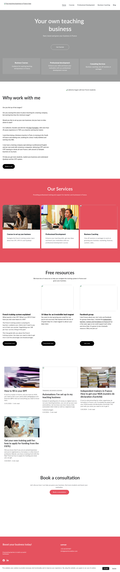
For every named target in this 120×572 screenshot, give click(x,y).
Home (64, 5)
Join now (87, 343)
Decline (114, 568)
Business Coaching (104, 5)
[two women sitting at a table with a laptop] (60, 219)
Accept (106, 568)
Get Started (60, 47)
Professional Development (86, 5)
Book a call (8, 166)
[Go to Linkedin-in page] (7, 560)
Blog (114, 5)
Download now (48, 343)
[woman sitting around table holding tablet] (21, 219)
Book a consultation (59, 492)
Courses (71, 5)
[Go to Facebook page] (4, 560)
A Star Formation (33, 128)
